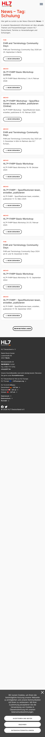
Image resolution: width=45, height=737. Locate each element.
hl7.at (14, 390)
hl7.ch (12, 392)
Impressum (5, 396)
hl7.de (15, 387)
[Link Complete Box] (22, 50)
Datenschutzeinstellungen (22, 730)
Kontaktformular (18, 375)
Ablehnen (22, 724)
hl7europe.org (18, 381)
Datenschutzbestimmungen (22, 712)
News (38, 21)
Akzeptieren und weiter (22, 718)
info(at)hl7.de (6, 369)
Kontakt (4, 401)
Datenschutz (5, 398)
